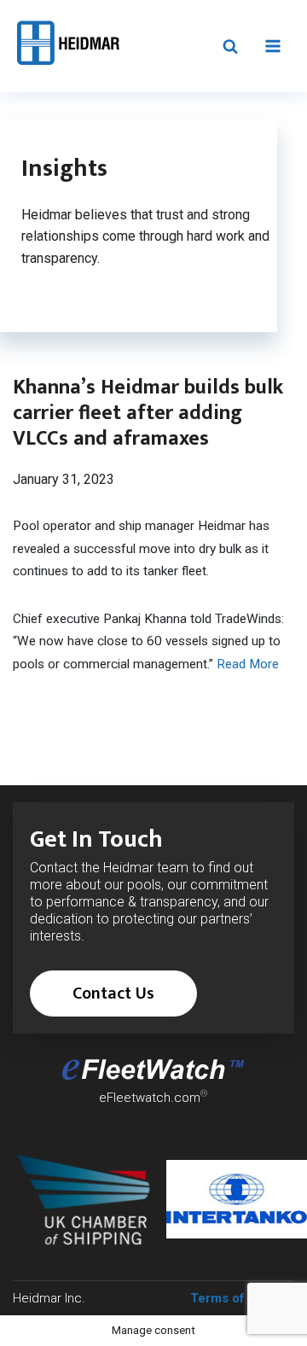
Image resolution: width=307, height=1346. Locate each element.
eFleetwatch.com (149, 1097)
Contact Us (113, 993)
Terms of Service (242, 1298)
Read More (249, 664)
